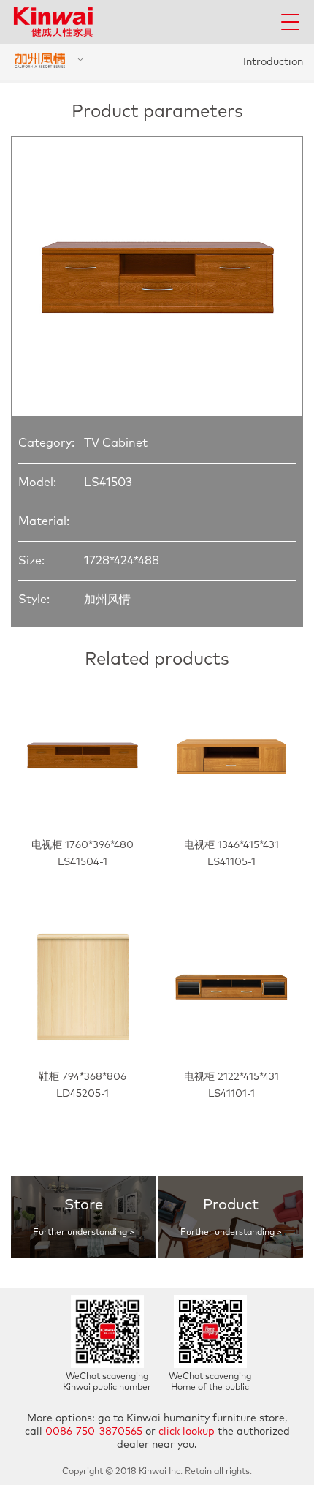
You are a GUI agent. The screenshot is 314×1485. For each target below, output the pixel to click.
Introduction (273, 62)
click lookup (186, 1432)
